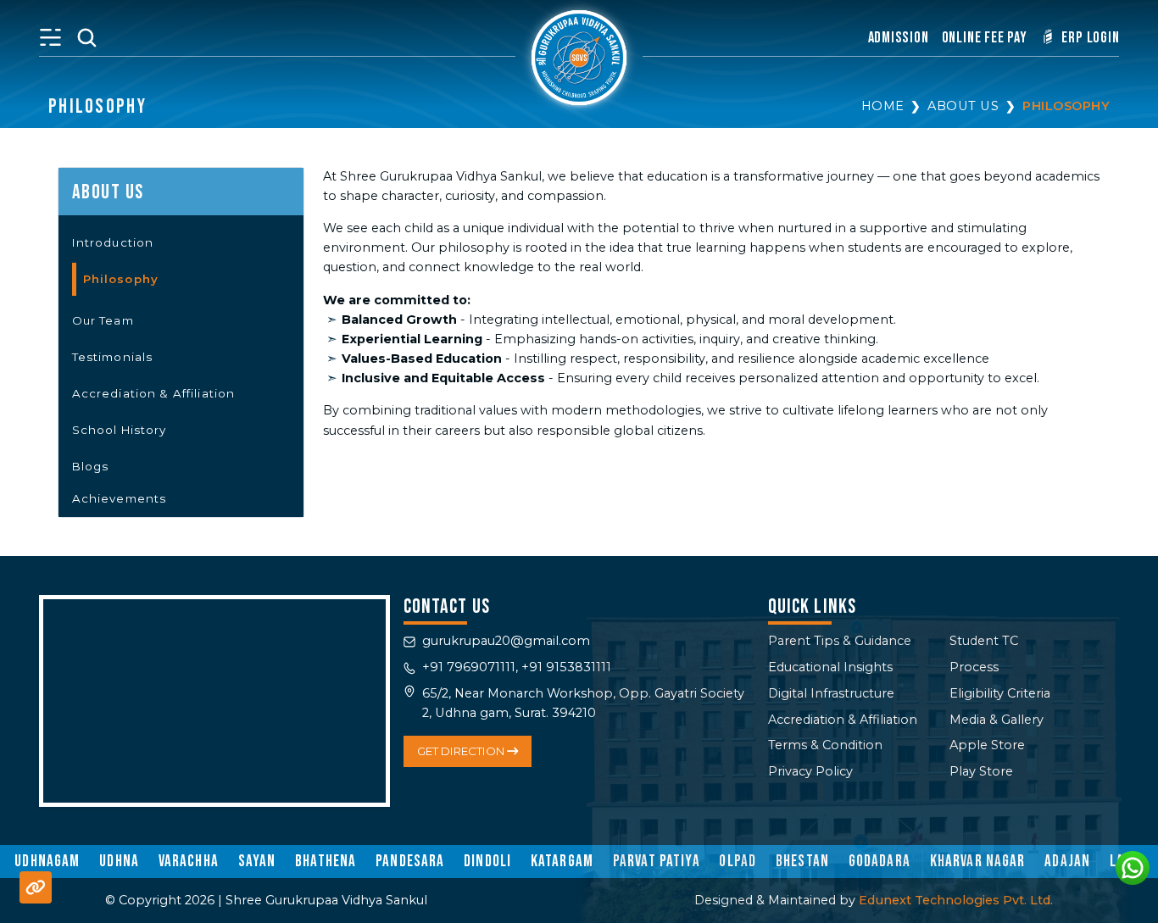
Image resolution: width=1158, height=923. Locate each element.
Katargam (562, 861)
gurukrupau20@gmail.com (506, 640)
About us (963, 106)
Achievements (119, 498)
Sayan (257, 861)
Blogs (90, 466)
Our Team (103, 320)
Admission (898, 38)
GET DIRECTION (462, 751)
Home (883, 106)
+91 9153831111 (566, 667)
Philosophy (1066, 106)
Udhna (119, 861)
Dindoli (487, 861)
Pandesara (410, 861)
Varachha (189, 861)
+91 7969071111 (468, 667)
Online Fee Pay (984, 38)
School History (119, 429)
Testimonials (112, 357)
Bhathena (325, 861)
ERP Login (1089, 38)
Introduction (113, 242)
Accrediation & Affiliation (154, 393)
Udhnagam (47, 861)
